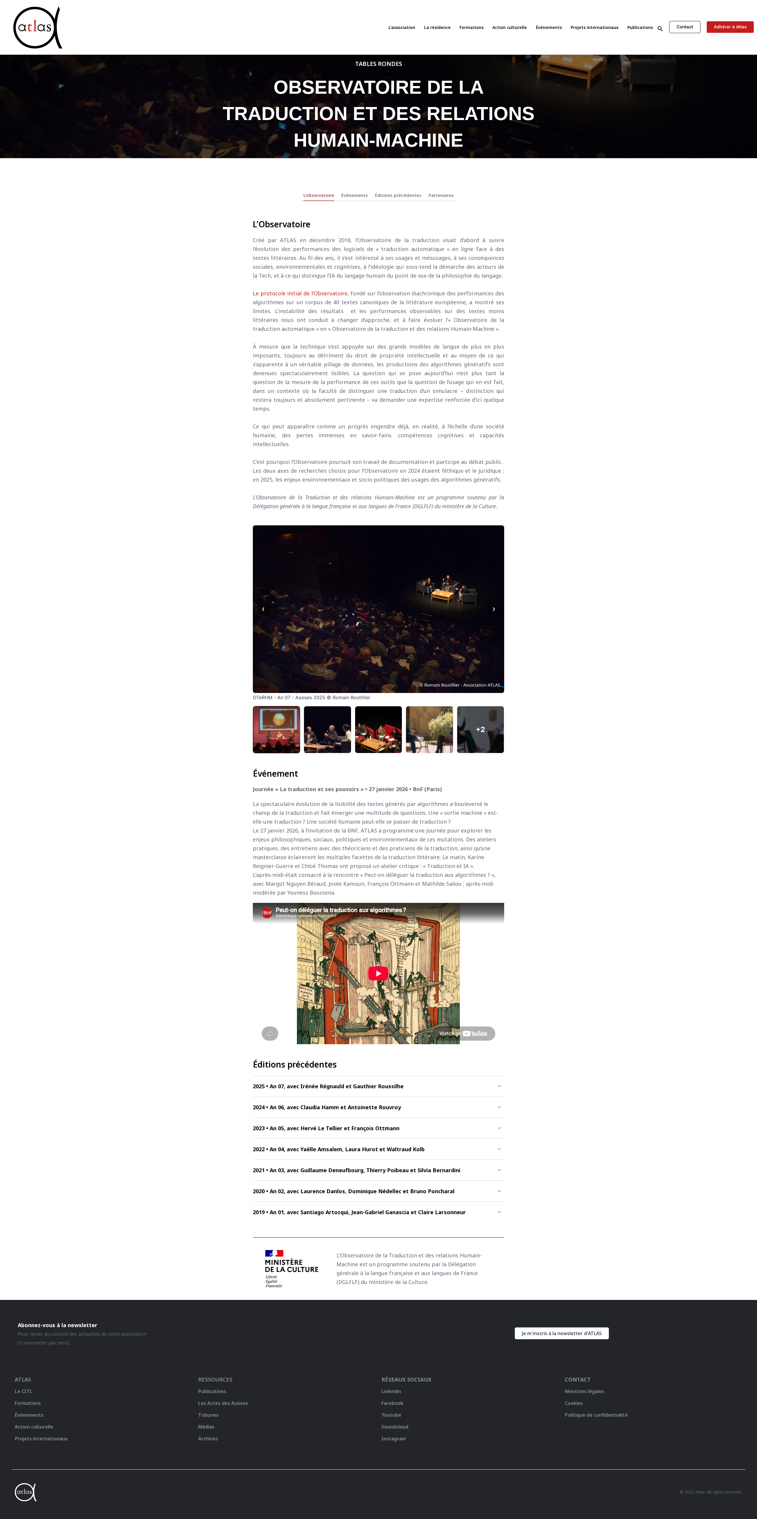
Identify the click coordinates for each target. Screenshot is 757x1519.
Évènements (354, 195)
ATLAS (23, 1379)
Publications (640, 27)
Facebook (392, 1403)
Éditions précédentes (398, 195)
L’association (402, 27)
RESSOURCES (215, 1379)
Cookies (574, 1403)
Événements (549, 27)
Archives (208, 1438)
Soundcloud (394, 1427)
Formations (471, 27)
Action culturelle (509, 27)
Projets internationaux (595, 27)
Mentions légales (584, 1391)
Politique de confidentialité (596, 1415)
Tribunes (208, 1415)
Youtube (391, 1415)
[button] (660, 29)
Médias (206, 1427)
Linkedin (391, 1391)
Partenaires (441, 195)
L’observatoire (318, 195)
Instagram (393, 1438)
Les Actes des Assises (223, 1403)
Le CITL (24, 1391)
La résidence (437, 27)
